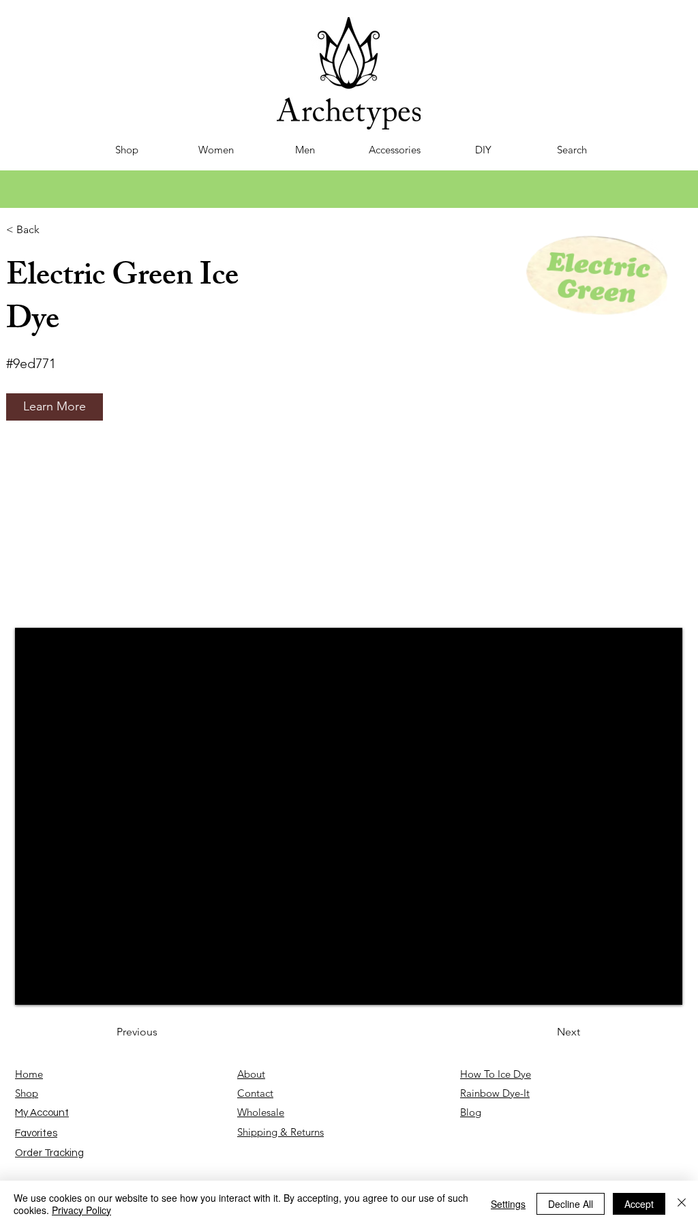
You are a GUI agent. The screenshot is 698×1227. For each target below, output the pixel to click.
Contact (255, 1093)
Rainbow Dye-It (495, 1093)
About (251, 1073)
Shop (26, 1093)
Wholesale (260, 1112)
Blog (470, 1112)
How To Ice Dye (495, 1073)
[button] (54, 407)
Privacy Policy (81, 1210)
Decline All (570, 1204)
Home (29, 1073)
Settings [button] (508, 1204)
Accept (639, 1204)
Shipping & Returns (280, 1131)
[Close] (681, 1204)
